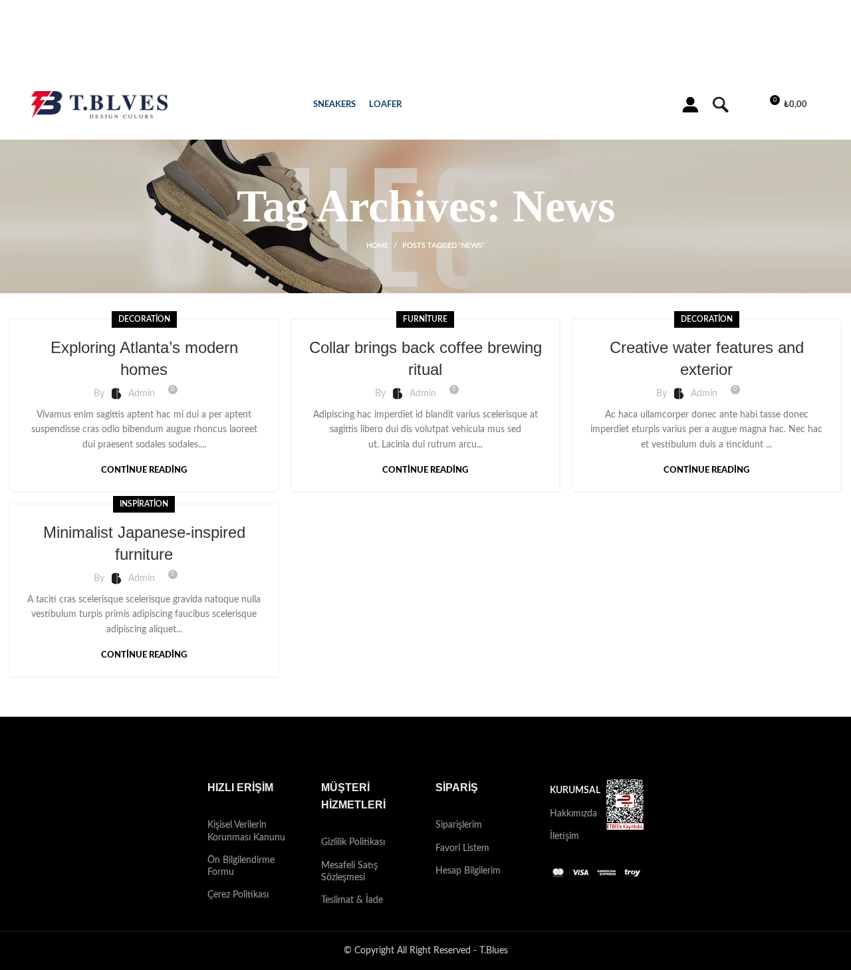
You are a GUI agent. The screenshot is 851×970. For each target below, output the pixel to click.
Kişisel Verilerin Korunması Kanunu (246, 831)
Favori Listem (462, 848)
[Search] (719, 105)
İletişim (564, 836)
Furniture (425, 319)
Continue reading (144, 470)
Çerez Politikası (238, 895)
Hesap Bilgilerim (468, 871)
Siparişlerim (458, 825)
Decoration (144, 319)
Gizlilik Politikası (353, 842)
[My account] (690, 105)
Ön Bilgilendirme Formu (241, 866)
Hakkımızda (568, 813)
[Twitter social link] (417, 748)
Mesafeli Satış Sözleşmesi (349, 871)
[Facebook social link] (399, 748)
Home (377, 245)
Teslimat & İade (352, 900)
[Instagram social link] (434, 748)
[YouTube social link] (451, 748)
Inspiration (144, 504)
